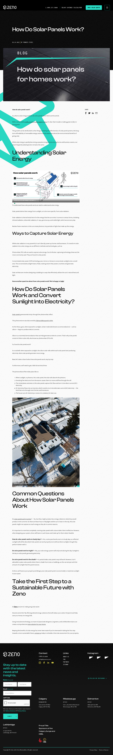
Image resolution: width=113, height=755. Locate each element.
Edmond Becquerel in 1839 (44, 320)
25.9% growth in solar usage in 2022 (35, 122)
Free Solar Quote (94, 7)
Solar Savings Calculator (71, 7)
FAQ (64, 659)
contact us (38, 633)
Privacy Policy (22, 711)
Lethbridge (9, 725)
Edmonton (93, 699)
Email (8, 689)
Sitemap (65, 664)
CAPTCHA (6, 698)
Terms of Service (10, 711)
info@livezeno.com (48, 659)
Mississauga (69, 699)
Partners (66, 662)
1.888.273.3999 (52, 7)
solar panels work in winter (22, 519)
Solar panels (16, 314)
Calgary (43, 699)
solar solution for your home (37, 624)
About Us (66, 656)
